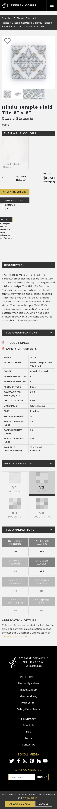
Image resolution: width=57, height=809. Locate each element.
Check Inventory (14, 191)
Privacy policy (29, 797)
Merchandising (28, 696)
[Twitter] (11, 760)
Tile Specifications (21, 332)
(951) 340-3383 (33, 666)
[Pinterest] (31, 760)
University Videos (28, 683)
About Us (28, 725)
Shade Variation (18, 463)
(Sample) (49, 181)
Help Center (28, 702)
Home (5, 22)
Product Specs (17, 342)
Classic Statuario (22, 22)
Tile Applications (19, 529)
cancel (43, 803)
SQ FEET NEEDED (21, 178)
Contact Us (28, 744)
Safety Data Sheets (21, 348)
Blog (28, 731)
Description (14, 264)
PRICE (47, 173)
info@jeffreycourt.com (15, 636)
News (28, 738)
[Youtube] (45, 761)
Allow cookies (20, 803)
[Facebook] (18, 760)
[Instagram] (25, 760)
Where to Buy (15, 200)
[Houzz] (38, 760)
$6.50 (49, 178)
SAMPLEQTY (10, 206)
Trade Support (28, 689)
